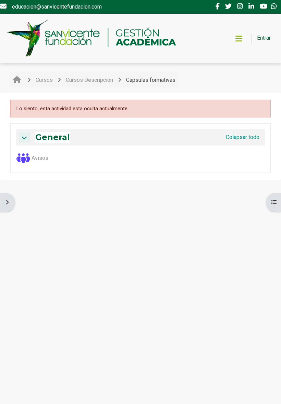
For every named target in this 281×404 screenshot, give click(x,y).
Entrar (264, 38)
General (52, 137)
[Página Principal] (90, 38)
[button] (24, 137)
